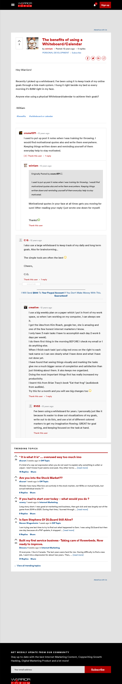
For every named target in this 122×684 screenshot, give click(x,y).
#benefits (21, 116)
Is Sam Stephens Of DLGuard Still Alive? (46, 519)
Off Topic (45, 460)
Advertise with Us (100, 30)
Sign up (105, 5)
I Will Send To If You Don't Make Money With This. (61, 294)
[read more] (82, 467)
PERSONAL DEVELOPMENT (55, 52)
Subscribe (76, 52)
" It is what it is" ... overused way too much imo (50, 457)
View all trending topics (27, 565)
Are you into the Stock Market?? (41, 478)
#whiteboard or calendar (41, 116)
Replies (24, 471)
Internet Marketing (48, 502)
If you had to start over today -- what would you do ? (54, 499)
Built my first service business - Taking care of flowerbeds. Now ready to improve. (61, 542)
